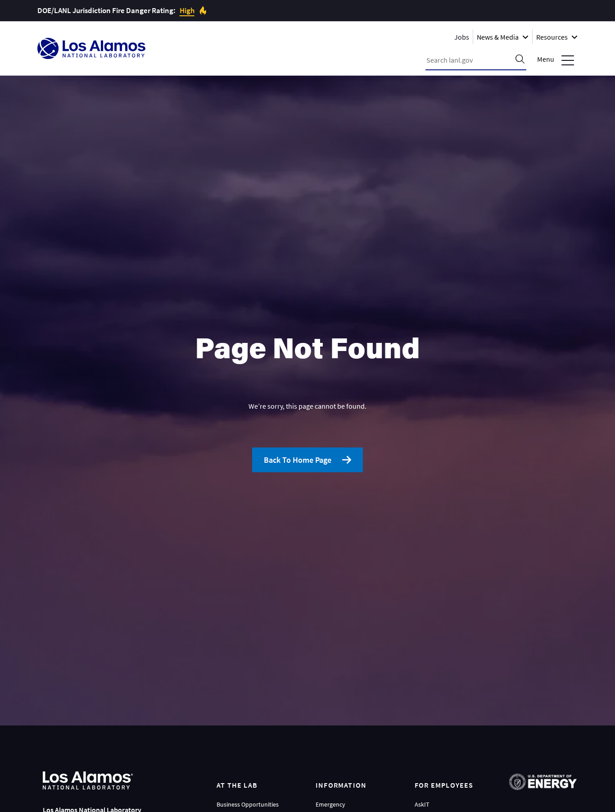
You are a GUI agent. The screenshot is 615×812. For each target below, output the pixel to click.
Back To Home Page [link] (297, 460)
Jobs (461, 36)
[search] (520, 60)
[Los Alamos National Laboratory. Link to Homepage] (91, 48)
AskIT (422, 804)
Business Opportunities (248, 804)
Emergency (330, 804)
